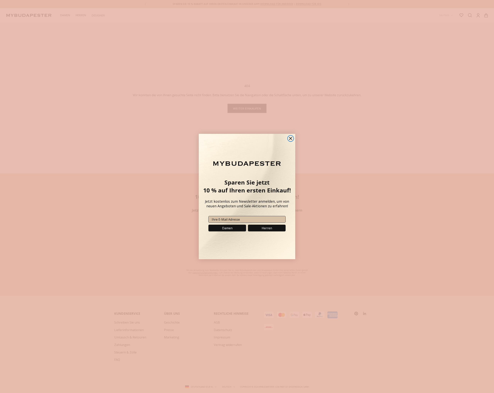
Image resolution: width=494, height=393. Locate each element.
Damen (227, 228)
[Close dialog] (291, 138)
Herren (267, 228)
